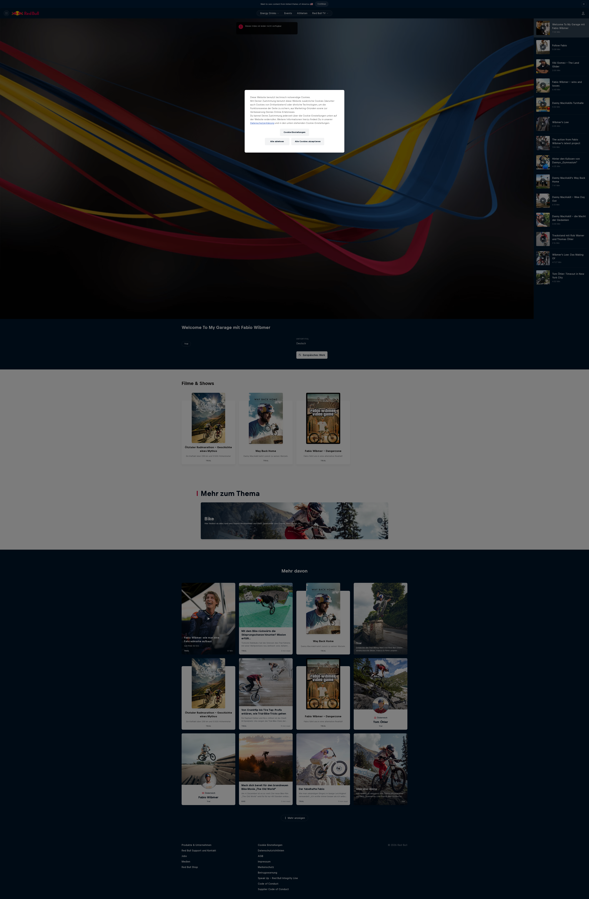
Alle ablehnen (277, 141)
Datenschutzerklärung (262, 123)
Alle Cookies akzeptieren (308, 141)
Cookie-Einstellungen (294, 132)
